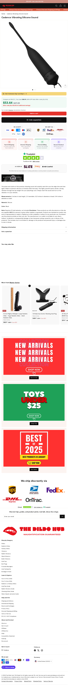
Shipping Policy (37, 681)
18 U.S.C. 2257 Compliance (9, 616)
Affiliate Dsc (5, 631)
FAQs (3, 633)
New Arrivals (34, 377)
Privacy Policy (5, 608)
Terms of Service (6, 613)
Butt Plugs (4, 564)
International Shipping (8, 603)
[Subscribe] (62, 516)
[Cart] (60, 5)
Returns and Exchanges (8, 606)
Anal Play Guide (6, 586)
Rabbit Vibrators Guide (8, 589)
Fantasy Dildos (6, 548)
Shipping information (9, 227)
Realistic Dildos (6, 546)
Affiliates (4, 628)
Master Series (15, 283)
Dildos (3, 543)
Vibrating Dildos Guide (8, 591)
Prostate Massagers (7, 566)
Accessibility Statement (8, 636)
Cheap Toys (34, 423)
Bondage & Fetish (6, 571)
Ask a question (7, 231)
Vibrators (4, 551)
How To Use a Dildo (7, 581)
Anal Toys (4, 561)
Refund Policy (28, 681)
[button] (18, 131)
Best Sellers (34, 469)
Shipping (11, 110)
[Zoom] (65, 85)
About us (4, 623)
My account (5, 641)
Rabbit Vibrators (6, 553)
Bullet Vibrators (6, 559)
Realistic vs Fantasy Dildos (9, 583)
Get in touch (5, 626)
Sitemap (4, 638)
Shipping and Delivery (7, 601)
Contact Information (7, 681)
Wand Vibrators (6, 556)
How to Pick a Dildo (7, 578)
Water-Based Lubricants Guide (10, 594)
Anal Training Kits (6, 569)
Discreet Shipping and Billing (9, 611)
